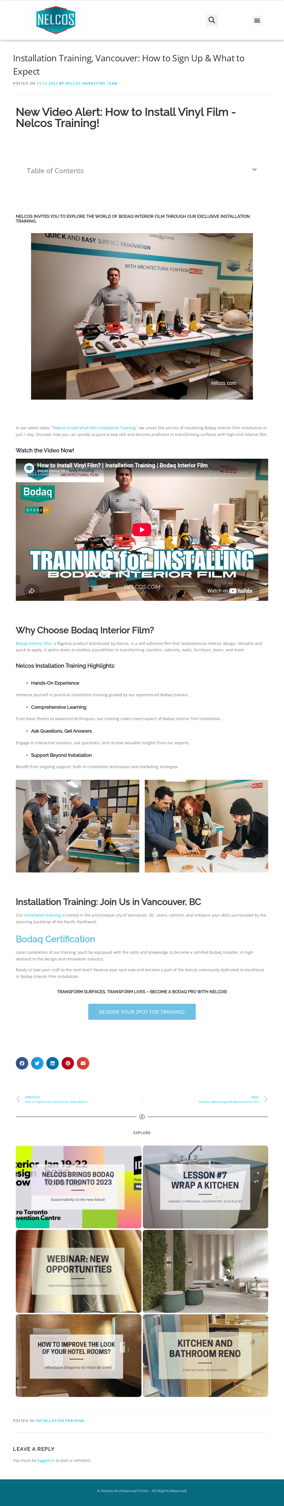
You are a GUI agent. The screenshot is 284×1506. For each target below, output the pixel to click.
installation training (42, 915)
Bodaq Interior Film (34, 643)
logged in (46, 1460)
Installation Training (60, 1420)
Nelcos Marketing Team (91, 83)
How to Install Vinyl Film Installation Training (94, 427)
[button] (212, 20)
